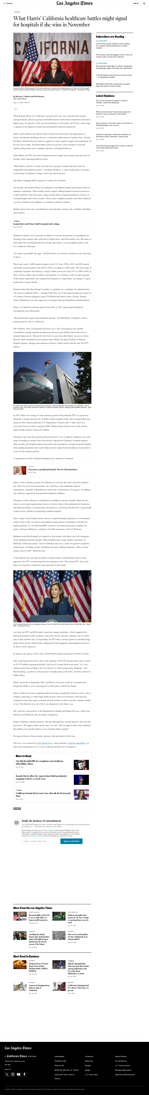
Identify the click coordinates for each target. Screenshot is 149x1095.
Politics (31, 466)
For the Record (121, 1061)
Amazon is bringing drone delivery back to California (39, 988)
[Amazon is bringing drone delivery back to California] (20, 986)
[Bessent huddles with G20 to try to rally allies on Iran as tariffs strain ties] (20, 916)
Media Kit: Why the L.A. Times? (67, 1070)
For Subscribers (101, 41)
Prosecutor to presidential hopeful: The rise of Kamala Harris (53, 469)
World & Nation (34, 912)
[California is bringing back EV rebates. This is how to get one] (59, 986)
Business (17, 12)
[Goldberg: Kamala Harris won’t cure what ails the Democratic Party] (81, 795)
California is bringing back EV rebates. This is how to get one (78, 988)
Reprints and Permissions (125, 1075)
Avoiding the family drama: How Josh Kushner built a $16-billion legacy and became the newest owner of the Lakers (39, 939)
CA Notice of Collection (51, 1089)
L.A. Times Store (91, 1075)
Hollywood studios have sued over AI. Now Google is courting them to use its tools (78, 919)
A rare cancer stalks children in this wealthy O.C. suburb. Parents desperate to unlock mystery (113, 46)
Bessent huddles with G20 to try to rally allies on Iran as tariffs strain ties (39, 918)
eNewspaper (59, 1056)
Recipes (88, 1065)
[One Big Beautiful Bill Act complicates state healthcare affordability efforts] (81, 765)
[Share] (15, 109)
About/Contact (121, 1056)
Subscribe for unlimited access (15, 1061)
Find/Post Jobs (60, 1061)
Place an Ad (59, 1065)
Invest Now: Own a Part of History (64, 1077)
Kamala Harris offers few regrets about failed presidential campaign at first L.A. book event (41, 778)
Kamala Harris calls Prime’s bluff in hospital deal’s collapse (36, 224)
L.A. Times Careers (122, 1065)
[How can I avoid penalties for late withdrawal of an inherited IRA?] (59, 935)
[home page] (74, 3)
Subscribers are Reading (110, 36)
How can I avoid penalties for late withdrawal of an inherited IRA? (78, 937)
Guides (87, 1070)
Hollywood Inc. (73, 912)
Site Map (7, 1065)
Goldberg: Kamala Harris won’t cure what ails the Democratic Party (43, 795)
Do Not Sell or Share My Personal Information (72, 1089)
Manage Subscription (123, 1070)
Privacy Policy (36, 836)
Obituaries (89, 1061)
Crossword (89, 1056)
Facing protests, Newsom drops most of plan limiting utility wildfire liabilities (38, 967)
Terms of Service (48, 830)
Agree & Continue (71, 841)
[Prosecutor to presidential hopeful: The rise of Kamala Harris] (19, 470)
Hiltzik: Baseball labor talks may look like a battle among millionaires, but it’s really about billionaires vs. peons (78, 968)
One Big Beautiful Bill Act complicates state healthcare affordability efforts (39, 763)
